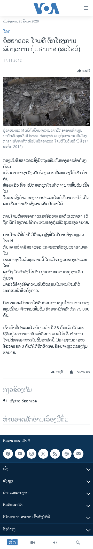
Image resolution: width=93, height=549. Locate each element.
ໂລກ (6, 31)
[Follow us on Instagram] (31, 454)
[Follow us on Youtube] (20, 454)
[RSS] (55, 454)
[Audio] (55, 542)
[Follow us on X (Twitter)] (43, 454)
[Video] (32, 542)
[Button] (83, 71)
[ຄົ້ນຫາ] (78, 542)
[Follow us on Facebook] (8, 454)
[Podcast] (67, 454)
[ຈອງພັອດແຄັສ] (78, 454)
